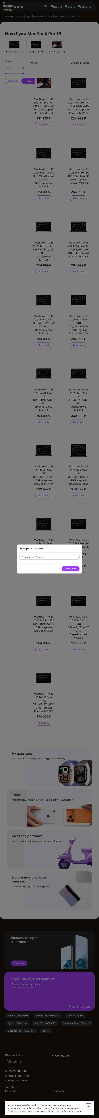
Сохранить (70, 568)
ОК (88, 1106)
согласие (22, 1111)
